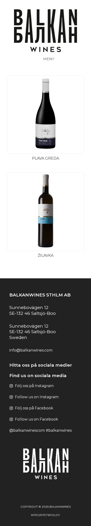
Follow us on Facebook (36, 419)
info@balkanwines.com (30, 350)
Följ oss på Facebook (34, 408)
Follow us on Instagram (37, 397)
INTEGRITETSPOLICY (45, 515)
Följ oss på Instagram (34, 386)
